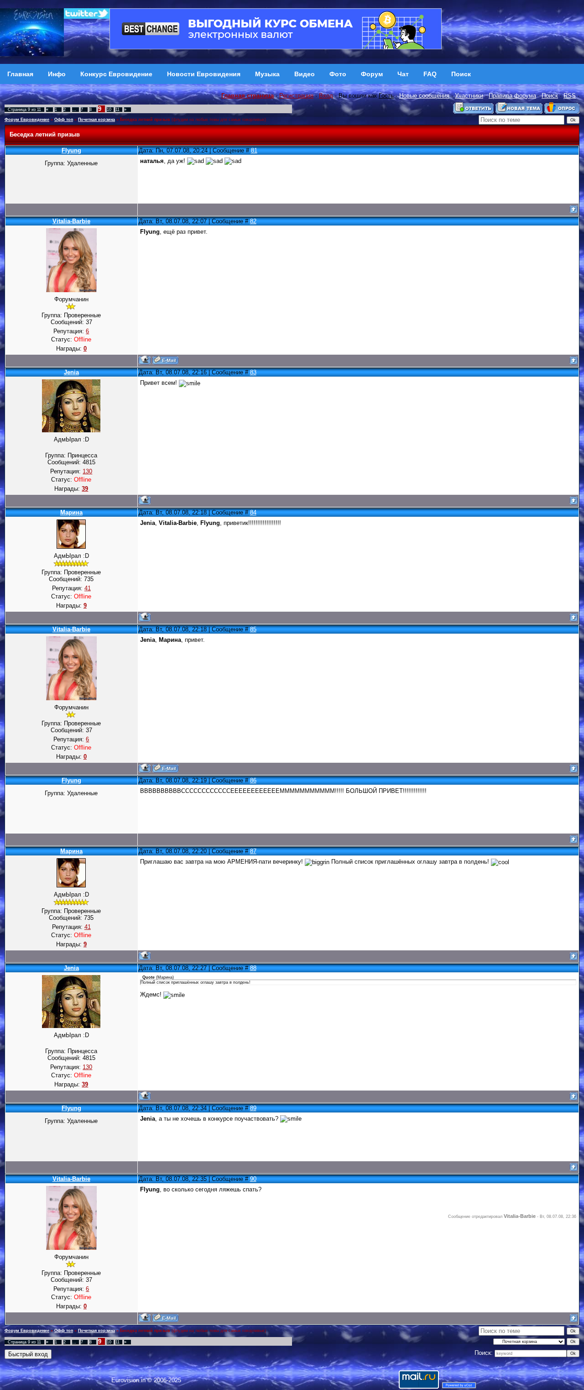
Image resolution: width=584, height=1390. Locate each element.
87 (253, 851)
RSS (569, 95)
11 (117, 109)
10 (109, 109)
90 (253, 1178)
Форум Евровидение (27, 119)
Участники (469, 95)
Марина (71, 512)
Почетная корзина (96, 119)
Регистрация (296, 95)
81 (254, 150)
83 (253, 372)
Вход (326, 95)
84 (253, 512)
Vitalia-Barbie (71, 221)
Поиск (550, 95)
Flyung (71, 150)
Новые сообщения (424, 95)
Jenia (71, 372)
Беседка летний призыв (145, 119)
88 (253, 968)
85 (253, 629)
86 (253, 780)
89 (253, 1108)
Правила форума (512, 95)
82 (253, 221)
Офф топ (63, 119)
